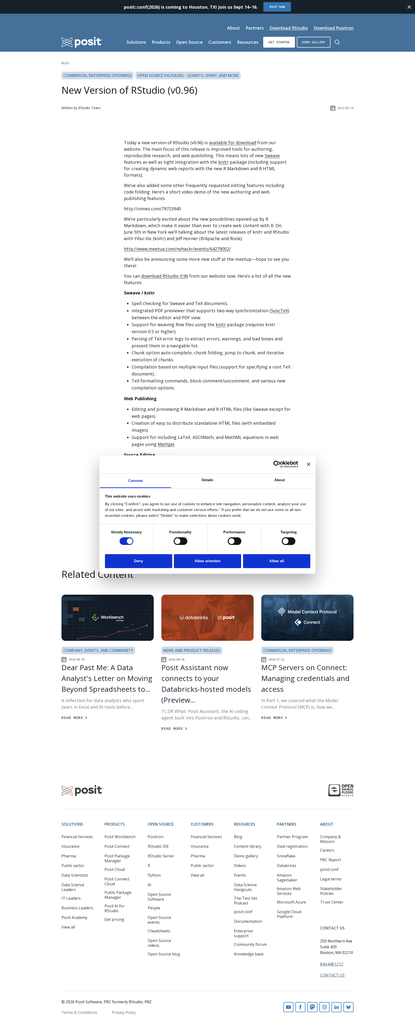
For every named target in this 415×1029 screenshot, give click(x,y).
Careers (327, 850)
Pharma (68, 856)
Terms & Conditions (79, 1012)
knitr (223, 162)
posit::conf (243, 911)
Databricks (286, 865)
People (154, 907)
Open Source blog (164, 954)
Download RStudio (288, 28)
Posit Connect (116, 846)
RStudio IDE (158, 846)
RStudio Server (161, 856)
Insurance (70, 846)
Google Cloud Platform (289, 914)
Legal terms (331, 879)
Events (240, 875)
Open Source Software (159, 897)
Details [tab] (208, 480)
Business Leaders (77, 907)
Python (154, 875)
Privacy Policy (124, 1012)
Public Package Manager (117, 895)
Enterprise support (243, 933)
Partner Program (292, 836)
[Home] (82, 42)
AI (149, 884)
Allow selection (208, 561)
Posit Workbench (119, 836)
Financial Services (77, 836)
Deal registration (292, 846)
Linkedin (336, 1007)
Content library (247, 846)
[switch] (180, 541)
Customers (219, 42)
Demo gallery (313, 42)
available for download (232, 142)
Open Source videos (159, 943)
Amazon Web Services (289, 891)
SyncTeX (279, 310)
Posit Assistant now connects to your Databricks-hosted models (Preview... (206, 683)
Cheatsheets (159, 931)
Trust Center (331, 902)
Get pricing (114, 919)
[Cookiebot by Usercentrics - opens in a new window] (277, 464)
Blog (65, 63)
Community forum (250, 944)
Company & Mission (330, 839)
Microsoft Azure (291, 902)
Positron (155, 836)
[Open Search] (337, 42)
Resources (247, 42)
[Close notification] (409, 7)
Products (161, 42)
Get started (279, 42)
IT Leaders (71, 898)
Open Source (189, 42)
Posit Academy (74, 917)
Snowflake (286, 856)
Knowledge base (248, 954)
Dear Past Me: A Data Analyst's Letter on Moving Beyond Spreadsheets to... (106, 678)
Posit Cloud (114, 869)
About (233, 28)
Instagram (324, 1007)
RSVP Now (277, 7)
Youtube (288, 1007)
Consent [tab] (135, 481)
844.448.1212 (331, 964)
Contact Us (332, 928)
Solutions (136, 42)
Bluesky (348, 1007)
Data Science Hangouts (245, 887)
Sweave (272, 155)
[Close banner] (308, 464)
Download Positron (334, 28)
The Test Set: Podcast (246, 900)
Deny (138, 561)
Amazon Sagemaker (287, 877)
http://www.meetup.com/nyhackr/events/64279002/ (177, 249)
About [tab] (279, 480)
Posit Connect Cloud (116, 881)
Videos (240, 865)
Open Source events (159, 920)
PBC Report (330, 859)
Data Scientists (74, 875)
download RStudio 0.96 (164, 276)
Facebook (300, 1007)
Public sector (73, 865)
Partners (255, 28)
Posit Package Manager (117, 858)
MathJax (166, 444)
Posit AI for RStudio (114, 908)
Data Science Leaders (72, 887)
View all (68, 927)
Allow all (276, 561)
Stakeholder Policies (331, 891)
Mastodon (312, 1007)
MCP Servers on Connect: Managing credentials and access (305, 678)
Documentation (248, 921)
